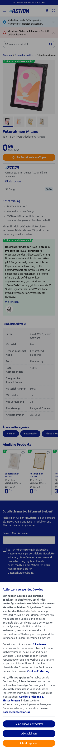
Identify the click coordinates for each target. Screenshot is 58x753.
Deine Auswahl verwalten (29, 724)
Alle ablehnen (29, 733)
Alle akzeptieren (29, 743)
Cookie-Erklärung (38, 671)
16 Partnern (38, 644)
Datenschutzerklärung (16, 712)
